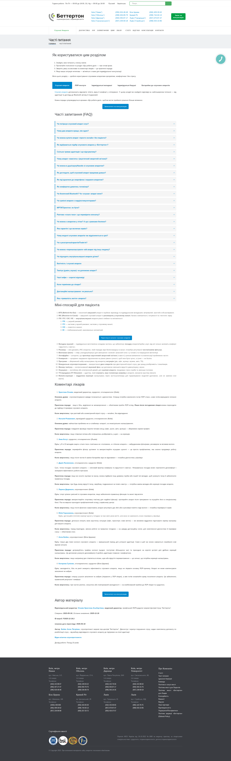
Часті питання (163, 676)
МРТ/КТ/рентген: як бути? (68, 208)
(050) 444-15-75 (138, 687)
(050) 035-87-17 (121, 18)
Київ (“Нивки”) (96, 12)
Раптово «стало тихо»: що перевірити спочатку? (78, 215)
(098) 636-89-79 (121, 15)
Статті (128, 30)
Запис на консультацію (178, 16)
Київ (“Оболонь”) (98, 15)
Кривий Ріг (134, 15)
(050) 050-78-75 (83, 687)
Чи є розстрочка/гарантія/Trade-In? (72, 243)
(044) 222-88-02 (138, 684)
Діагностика (84, 30)
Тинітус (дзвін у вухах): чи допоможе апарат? (77, 270)
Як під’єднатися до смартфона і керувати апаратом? (80, 180)
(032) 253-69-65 (110, 705)
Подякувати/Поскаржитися (168, 711)
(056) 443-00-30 (83, 705)
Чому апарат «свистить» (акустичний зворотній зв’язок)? (82, 159)
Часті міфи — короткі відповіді (70, 277)
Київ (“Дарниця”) (97, 18)
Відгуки (136, 30)
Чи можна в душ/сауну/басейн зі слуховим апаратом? (80, 166)
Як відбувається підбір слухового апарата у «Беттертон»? (82, 145)
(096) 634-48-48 (121, 12)
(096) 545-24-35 (110, 690)
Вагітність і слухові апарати (69, 263)
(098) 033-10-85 (155, 21)
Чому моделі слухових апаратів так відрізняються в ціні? (82, 236)
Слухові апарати (61, 92)
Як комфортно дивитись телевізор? (73, 187)
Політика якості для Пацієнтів (169, 687)
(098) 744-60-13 (155, 15)
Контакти (159, 30)
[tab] (62, 85)
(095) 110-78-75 (137, 705)
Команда (161, 682)
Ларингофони (103, 30)
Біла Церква (134, 12)
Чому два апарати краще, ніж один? (73, 131)
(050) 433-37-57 (110, 711)
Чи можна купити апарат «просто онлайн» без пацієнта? (81, 138)
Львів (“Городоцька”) (138, 18)
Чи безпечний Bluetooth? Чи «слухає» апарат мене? (80, 194)
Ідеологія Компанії (165, 679)
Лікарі (119, 30)
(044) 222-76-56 (110, 684)
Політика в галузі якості (167, 685)
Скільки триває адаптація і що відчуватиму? (76, 152)
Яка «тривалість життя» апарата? (71, 298)
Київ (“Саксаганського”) (100, 21)
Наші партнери (163, 705)
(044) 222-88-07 (55, 684)
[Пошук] (168, 3)
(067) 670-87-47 (155, 18)
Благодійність (163, 696)
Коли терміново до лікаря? (69, 284)
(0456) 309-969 (55, 705)
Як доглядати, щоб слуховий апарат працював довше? (81, 173)
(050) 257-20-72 (83, 711)
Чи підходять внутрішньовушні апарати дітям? (78, 256)
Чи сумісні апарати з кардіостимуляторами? (76, 201)
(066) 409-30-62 (155, 12)
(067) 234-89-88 (55, 711)
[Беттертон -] (66, 17)
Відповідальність (164, 708)
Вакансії (161, 699)
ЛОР (93, 30)
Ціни (112, 30)
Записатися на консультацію (115, 106)
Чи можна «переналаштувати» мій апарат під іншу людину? (83, 249)
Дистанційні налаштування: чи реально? (75, 291)
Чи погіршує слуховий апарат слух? (73, 124)
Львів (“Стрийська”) (137, 21)
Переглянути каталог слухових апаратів (115, 338)
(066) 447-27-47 (55, 687)
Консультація (147, 30)
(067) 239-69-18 (121, 21)
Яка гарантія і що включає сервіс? (72, 229)
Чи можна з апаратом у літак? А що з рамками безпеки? (81, 222)
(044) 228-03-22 (83, 684)
